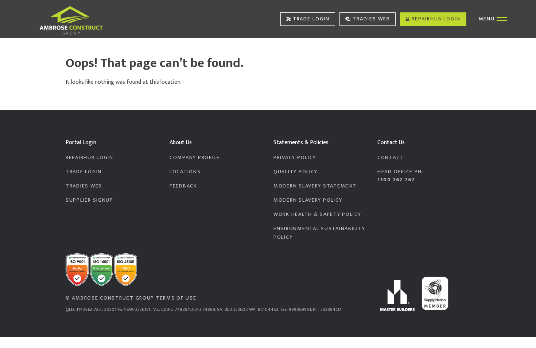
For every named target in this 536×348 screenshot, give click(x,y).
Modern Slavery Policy (307, 200)
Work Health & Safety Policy (317, 214)
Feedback (183, 186)
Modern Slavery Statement (314, 186)
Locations (185, 171)
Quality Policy (295, 171)
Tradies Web (371, 19)
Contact (390, 157)
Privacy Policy (294, 157)
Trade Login (311, 19)
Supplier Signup (89, 200)
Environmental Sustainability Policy (319, 233)
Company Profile (195, 157)
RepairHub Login (436, 19)
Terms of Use (176, 298)
